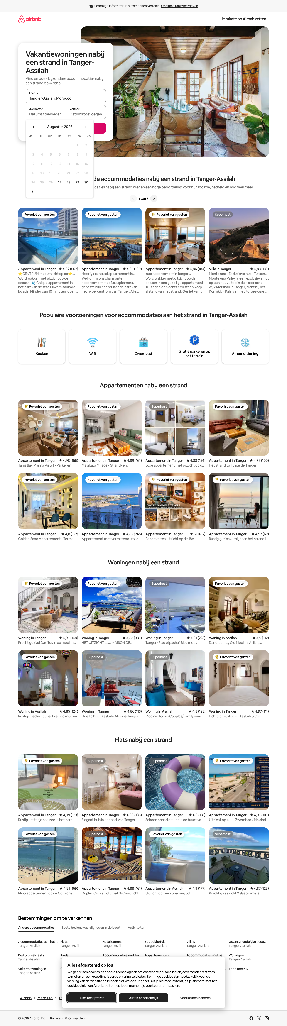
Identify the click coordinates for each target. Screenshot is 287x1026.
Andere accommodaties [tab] (36, 928)
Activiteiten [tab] (136, 928)
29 (77, 182)
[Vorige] (133, 198)
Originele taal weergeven (179, 6)
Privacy (55, 1018)
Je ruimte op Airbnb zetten (243, 19)
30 (86, 182)
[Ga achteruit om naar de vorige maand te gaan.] (33, 127)
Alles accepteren (91, 998)
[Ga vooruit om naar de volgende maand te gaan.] (85, 127)
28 (68, 182)
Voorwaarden (75, 1018)
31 (33, 192)
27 (59, 182)
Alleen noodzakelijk (143, 998)
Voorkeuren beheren (195, 998)
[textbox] (45, 114)
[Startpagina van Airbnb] (29, 19)
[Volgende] (153, 198)
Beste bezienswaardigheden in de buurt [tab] (91, 928)
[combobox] (65, 98)
